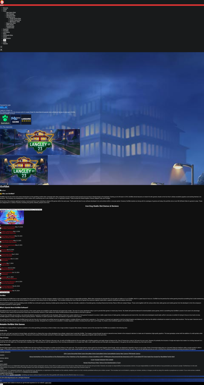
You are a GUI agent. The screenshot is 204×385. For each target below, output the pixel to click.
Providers (5, 30)
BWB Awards (10, 24)
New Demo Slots (11, 12)
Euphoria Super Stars (6, 254)
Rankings (5, 29)
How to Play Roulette (79, 356)
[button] (2, 5)
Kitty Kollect (3, 263)
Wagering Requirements (113, 356)
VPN (105, 356)
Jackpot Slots (10, 27)
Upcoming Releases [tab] (28, 209)
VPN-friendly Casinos (134, 353)
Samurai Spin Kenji (5, 259)
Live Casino (6, 32)
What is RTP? (100, 356)
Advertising (110, 363)
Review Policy (87, 363)
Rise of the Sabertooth (6, 286)
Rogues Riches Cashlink (6, 240)
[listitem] (5, 124)
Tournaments (7, 38)
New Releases (10, 14)
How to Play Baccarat (44, 356)
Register (5, 43)
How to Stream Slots (90, 356)
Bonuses (5, 8)
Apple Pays (150, 356)
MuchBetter (164, 356)
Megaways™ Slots (15, 21)
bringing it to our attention (30, 372)
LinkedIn (110, 359)
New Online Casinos (94, 353)
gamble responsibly (15, 375)
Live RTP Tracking (134, 356)
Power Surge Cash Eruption (7, 245)
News (4, 33)
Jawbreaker (3, 277)
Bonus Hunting (34, 356)
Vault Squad (3, 249)
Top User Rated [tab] (37, 209)
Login (4, 42)
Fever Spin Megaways (6, 290)
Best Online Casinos (106, 353)
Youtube (97, 359)
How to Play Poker (68, 356)
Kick (107, 359)
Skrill (173, 356)
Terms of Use (103, 363)
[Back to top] (1, 381)
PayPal (169, 356)
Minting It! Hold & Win (6, 272)
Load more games (5, 292)
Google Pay (157, 356)
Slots (4, 11)
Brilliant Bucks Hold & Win (7, 236)
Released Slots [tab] (4, 209)
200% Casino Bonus (69, 353)
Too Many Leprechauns (6, 231)
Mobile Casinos (116, 353)
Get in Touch (117, 363)
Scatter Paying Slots (15, 20)
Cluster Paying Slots (15, 18)
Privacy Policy (95, 363)
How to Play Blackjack (56, 356)
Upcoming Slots (10, 15)
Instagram (102, 359)
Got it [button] (1, 384)
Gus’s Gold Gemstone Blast (7, 227)
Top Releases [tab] (12, 209)
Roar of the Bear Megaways (8, 281)
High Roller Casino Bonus (82, 353)
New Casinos (124, 353)
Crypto (5, 9)
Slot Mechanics (10, 17)
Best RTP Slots (143, 356)
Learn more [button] (48, 382)
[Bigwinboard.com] (2, 3)
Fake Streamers (124, 356)
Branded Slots (10, 26)
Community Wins (8, 35)
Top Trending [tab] (19, 209)
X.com (92, 359)
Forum (5, 36)
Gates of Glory (4, 268)
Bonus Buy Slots (11, 23)
